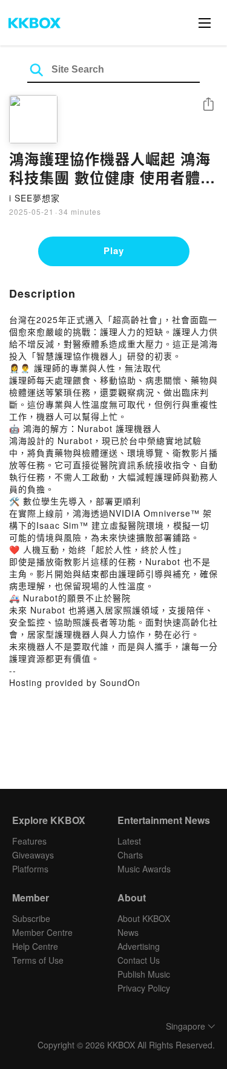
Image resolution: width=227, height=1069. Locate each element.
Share (208, 105)
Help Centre (35, 946)
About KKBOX (143, 918)
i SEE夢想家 (34, 198)
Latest (129, 841)
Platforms (30, 869)
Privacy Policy (143, 988)
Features (29, 841)
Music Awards (144, 869)
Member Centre (42, 932)
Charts (130, 855)
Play (114, 250)
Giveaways (33, 855)
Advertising (138, 946)
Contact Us (138, 960)
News (128, 932)
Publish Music (143, 974)
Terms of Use (38, 960)
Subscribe (31, 918)
